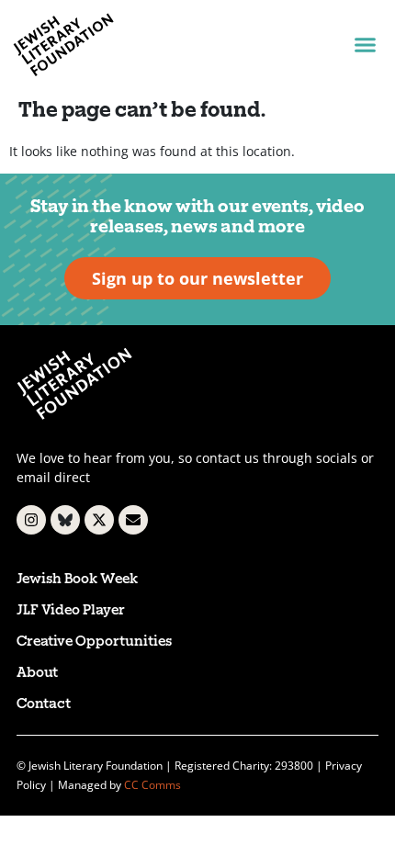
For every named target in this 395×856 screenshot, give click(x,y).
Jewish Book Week (77, 580)
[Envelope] (133, 520)
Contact (44, 705)
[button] (364, 45)
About (37, 674)
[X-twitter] (99, 520)
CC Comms (152, 785)
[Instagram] (31, 520)
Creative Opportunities (94, 642)
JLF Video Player (71, 611)
